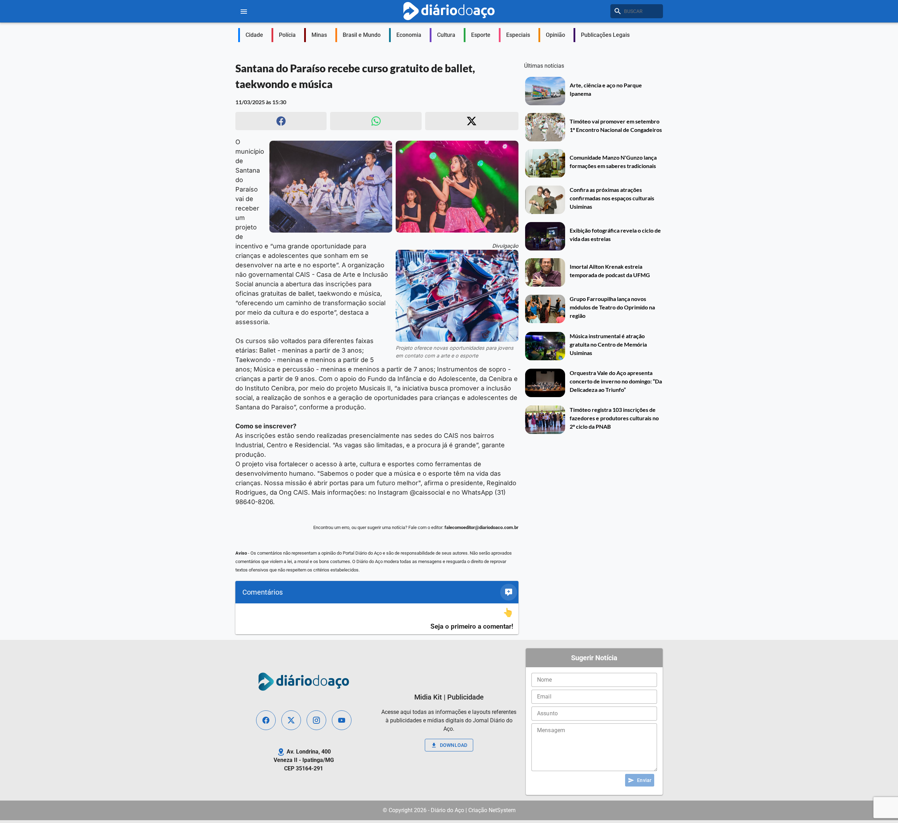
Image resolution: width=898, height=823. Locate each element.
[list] (376, 619)
